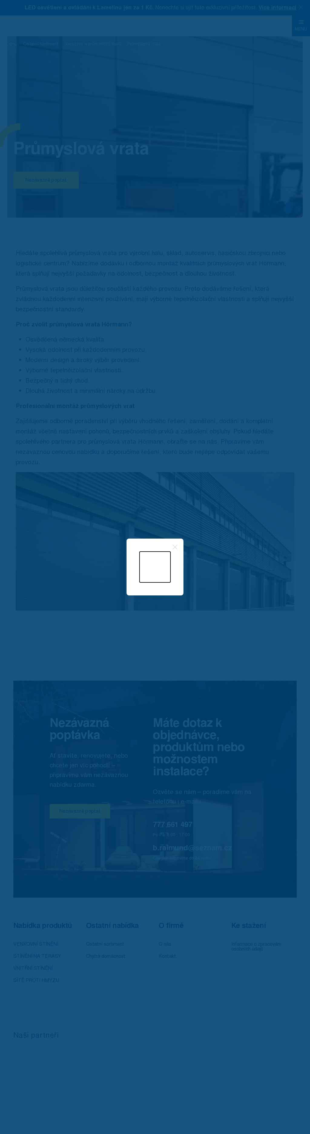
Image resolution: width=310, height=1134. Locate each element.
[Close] (175, 547)
